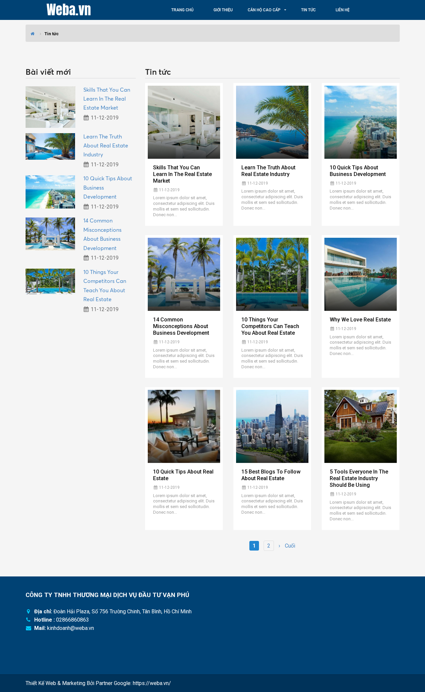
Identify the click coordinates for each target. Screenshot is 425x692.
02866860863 (72, 620)
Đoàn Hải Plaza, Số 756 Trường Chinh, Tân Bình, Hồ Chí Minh (122, 611)
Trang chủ (182, 10)
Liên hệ (343, 10)
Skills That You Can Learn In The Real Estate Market (106, 98)
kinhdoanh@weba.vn (70, 628)
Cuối (290, 546)
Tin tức (308, 10)
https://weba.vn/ (152, 683)
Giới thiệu (223, 10)
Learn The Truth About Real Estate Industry (105, 145)
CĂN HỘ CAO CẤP (264, 10)
